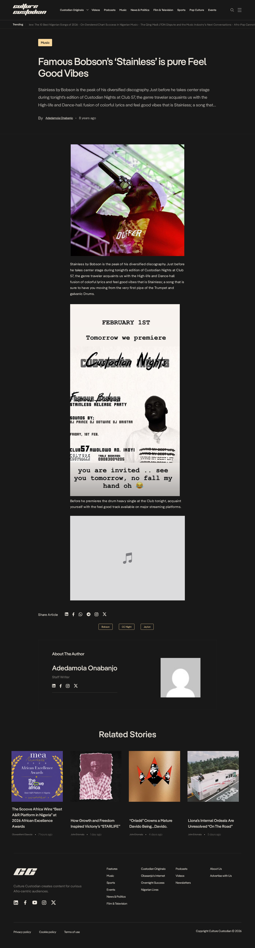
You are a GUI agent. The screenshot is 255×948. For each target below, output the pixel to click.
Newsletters (183, 882)
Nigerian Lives (149, 889)
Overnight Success (152, 882)
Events (212, 9)
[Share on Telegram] (88, 614)
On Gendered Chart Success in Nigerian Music (97, 24)
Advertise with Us (221, 876)
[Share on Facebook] (73, 614)
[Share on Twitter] (104, 614)
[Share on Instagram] (96, 614)
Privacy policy (22, 932)
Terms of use (72, 932)
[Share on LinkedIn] (66, 614)
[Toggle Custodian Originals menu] (87, 9)
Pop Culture (197, 9)
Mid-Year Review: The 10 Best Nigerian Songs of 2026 (34, 24)
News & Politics (140, 9)
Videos (96, 9)
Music (123, 9)
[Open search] (232, 10)
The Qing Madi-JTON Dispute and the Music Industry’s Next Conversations (174, 24)
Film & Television (163, 9)
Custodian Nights (158, 270)
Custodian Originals (72, 9)
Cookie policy (47, 932)
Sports (181, 9)
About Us (216, 869)
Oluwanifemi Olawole (22, 834)
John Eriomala (77, 834)
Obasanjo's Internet (153, 876)
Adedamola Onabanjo (59, 118)
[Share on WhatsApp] (80, 614)
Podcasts (109, 9)
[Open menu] (239, 10)
